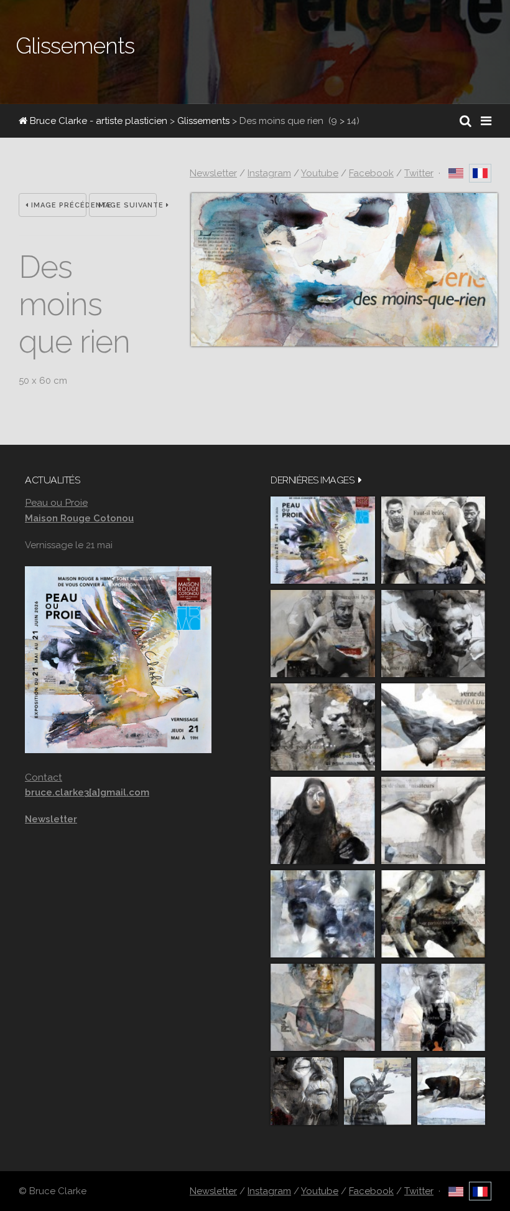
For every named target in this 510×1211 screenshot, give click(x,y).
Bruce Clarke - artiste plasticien (97, 120)
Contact (43, 777)
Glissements (203, 120)
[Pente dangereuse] (433, 727)
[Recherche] (466, 121)
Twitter (419, 173)
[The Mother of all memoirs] (323, 1007)
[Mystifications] (323, 820)
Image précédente (57, 205)
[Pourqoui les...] (323, 633)
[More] (360, 480)
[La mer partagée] (433, 633)
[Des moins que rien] (344, 343)
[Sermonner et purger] (323, 913)
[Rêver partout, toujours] (433, 913)
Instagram (269, 173)
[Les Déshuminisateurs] (433, 820)
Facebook (371, 173)
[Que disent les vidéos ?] (377, 1090)
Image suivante (126, 205)
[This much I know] (304, 1090)
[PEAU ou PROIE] (323, 540)
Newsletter (213, 173)
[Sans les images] (323, 727)
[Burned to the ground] (451, 1090)
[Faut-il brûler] (433, 540)
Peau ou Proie (56, 502)
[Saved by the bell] (433, 1007)
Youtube (319, 173)
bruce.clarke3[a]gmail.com (87, 792)
